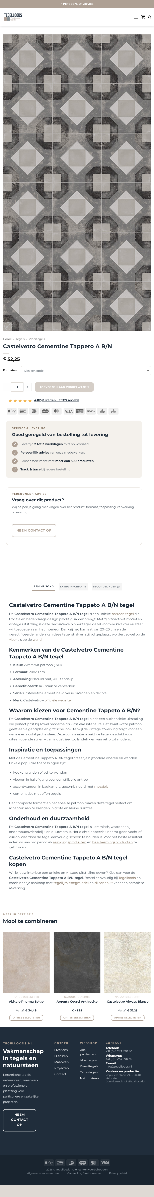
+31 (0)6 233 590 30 (119, 1051)
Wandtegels (89, 1066)
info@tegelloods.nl (119, 1066)
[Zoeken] (149, 17)
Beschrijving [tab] (43, 586)
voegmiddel (79, 883)
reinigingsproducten (69, 842)
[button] (135, 17)
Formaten (10, 370)
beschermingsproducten (112, 842)
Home (7, 339)
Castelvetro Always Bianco (128, 1001)
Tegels (20, 339)
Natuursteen (89, 1078)
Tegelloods (127, 878)
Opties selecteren (26, 1017)
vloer (13, 640)
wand (37, 640)
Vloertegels (37, 339)
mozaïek (101, 786)
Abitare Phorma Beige (26, 1001)
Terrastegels (89, 1072)
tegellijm (61, 883)
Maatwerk (61, 1062)
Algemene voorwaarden (43, 1173)
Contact (60, 1074)
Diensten (61, 1056)
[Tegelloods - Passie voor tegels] (13, 17)
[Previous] (3, 979)
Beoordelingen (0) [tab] (107, 586)
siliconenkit (103, 883)
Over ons (61, 1050)
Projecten (61, 1068)
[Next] (151, 979)
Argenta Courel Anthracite (77, 1001)
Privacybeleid (118, 1173)
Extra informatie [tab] (73, 586)
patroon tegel (123, 614)
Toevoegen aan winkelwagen (64, 387)
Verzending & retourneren (84, 1173)
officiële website (58, 700)
